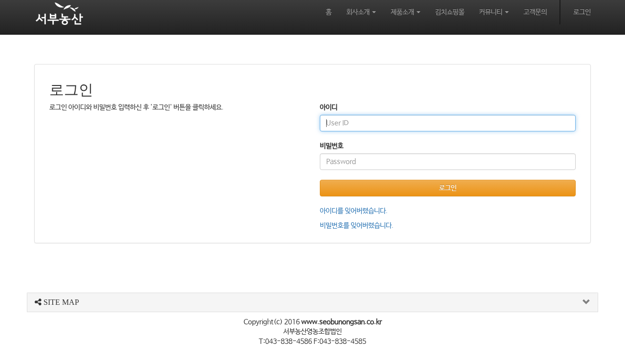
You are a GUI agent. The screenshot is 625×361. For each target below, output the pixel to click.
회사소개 (358, 12)
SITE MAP (60, 302)
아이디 (328, 107)
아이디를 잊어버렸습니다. (354, 211)
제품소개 (403, 12)
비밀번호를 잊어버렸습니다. (357, 226)
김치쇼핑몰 (449, 12)
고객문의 (535, 12)
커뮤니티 (491, 12)
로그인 (582, 12)
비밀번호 (331, 146)
